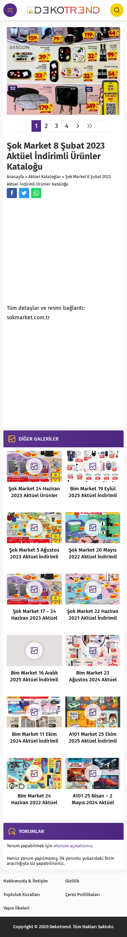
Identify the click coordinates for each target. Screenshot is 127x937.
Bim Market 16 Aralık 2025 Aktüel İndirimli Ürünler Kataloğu (34, 679)
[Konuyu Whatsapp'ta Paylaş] (36, 193)
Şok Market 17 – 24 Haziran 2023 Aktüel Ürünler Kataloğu (34, 618)
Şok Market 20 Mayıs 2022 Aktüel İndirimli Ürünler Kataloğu (93, 557)
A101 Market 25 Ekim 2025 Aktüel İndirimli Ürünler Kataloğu (93, 741)
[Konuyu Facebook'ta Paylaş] (12, 193)
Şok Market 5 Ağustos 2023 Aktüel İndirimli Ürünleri (34, 557)
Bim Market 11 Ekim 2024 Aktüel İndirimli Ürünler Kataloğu (34, 741)
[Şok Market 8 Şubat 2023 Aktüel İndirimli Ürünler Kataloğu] (63, 112)
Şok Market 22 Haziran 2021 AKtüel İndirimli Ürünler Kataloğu (93, 618)
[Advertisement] (64, 253)
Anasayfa (15, 176)
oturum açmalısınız (73, 845)
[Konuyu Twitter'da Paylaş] (24, 193)
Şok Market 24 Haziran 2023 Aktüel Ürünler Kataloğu (34, 495)
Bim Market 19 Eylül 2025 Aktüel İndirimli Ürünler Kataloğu (93, 495)
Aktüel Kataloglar (44, 176)
